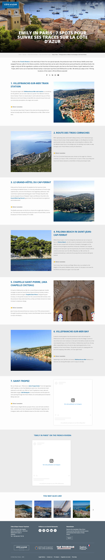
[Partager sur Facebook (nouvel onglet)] (47, 75)
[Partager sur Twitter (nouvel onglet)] (49, 75)
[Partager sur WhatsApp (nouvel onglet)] (55, 75)
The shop (74, 557)
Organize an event (65, 557)
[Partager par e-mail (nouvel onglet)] (58, 75)
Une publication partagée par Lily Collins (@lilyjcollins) (73, 422)
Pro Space (56, 557)
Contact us (49, 557)
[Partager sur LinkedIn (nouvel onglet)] (52, 75)
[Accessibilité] (86, 4)
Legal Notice (42, 557)
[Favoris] (89, 3)
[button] (93, 3)
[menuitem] (10, 5)
